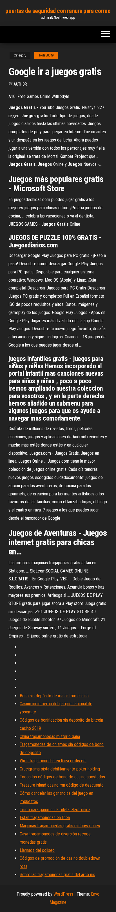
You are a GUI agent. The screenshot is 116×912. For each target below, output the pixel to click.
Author (20, 84)
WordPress (63, 894)
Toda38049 (46, 55)
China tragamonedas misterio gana (50, 736)
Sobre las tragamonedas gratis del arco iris (57, 874)
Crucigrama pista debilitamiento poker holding (60, 769)
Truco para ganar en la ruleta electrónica (55, 809)
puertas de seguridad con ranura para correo (57, 10)
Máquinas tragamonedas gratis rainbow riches (60, 825)
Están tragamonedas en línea (45, 817)
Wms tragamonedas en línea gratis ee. (53, 760)
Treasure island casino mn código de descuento (62, 785)
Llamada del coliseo (37, 850)
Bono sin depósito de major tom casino (54, 695)
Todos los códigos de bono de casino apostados (62, 777)
